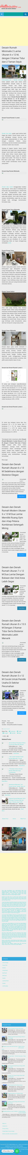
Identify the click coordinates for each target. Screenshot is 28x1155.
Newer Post (5, 818)
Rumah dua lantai (6, 133)
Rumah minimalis (18, 80)
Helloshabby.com (6, 80)
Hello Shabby (19, 1146)
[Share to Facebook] (8, 736)
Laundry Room (5, 980)
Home (14, 818)
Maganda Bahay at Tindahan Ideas (15, 1093)
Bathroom (4, 975)
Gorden (4, 983)
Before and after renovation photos (9, 1133)
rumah (9, 243)
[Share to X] (6, 736)
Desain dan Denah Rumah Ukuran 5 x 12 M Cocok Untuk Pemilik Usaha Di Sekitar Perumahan (14, 679)
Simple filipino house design (8, 1131)
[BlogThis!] (5, 736)
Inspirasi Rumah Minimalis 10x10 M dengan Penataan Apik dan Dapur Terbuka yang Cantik (17, 800)
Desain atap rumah (7, 187)
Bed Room (4, 973)
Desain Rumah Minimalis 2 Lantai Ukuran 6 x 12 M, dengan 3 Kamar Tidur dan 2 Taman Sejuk (13, 54)
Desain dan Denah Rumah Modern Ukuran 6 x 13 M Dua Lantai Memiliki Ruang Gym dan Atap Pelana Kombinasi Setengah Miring (14, 518)
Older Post (23, 818)
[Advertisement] (14, 32)
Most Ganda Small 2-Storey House (15, 1085)
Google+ (6, 733)
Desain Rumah (6, 728)
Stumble (13, 733)
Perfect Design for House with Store (15, 1028)
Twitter (20, 731)
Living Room (5, 970)
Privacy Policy (5, 1128)
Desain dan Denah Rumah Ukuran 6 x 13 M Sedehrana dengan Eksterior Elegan (13, 469)
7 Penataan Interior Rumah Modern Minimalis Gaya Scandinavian (15, 770)
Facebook (12, 731)
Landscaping (5, 986)
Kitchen (4, 967)
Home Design (5, 962)
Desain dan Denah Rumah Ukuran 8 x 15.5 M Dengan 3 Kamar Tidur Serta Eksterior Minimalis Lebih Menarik (14, 629)
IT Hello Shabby (9, 1147)
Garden (4, 978)
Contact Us (4, 1126)
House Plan (4, 965)
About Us (4, 1123)
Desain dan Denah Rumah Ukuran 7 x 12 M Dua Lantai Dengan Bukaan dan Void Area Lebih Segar (13, 574)
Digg (19, 733)
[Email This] (3, 736)
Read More (22, 496)
